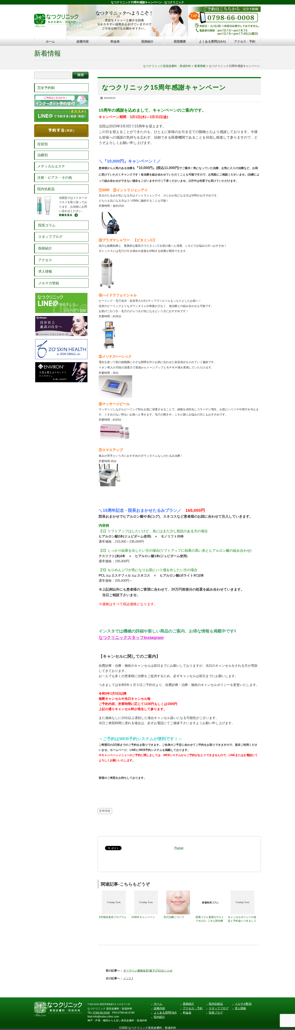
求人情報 (45, 271)
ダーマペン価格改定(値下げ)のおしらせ (148, 970)
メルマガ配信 (243, 1003)
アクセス (45, 260)
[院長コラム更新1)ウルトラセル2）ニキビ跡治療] (210, 892)
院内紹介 (159, 1017)
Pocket (178, 848)
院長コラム (47, 225)
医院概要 (180, 41)
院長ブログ (216, 1012)
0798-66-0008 (101, 1012)
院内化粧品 (46, 189)
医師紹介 (147, 41)
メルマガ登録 (48, 283)
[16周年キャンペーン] (146, 892)
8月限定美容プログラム (113, 917)
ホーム (50, 41)
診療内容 (83, 41)
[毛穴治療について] (178, 892)
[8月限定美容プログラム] (114, 892)
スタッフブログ (50, 237)
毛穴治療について (173, 917)
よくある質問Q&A (165, 1012)
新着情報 (47, 53)
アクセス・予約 (244, 41)
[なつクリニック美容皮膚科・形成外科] (56, 19)
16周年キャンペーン (143, 917)
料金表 (115, 41)
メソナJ (128, 978)
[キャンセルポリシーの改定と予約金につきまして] (242, 892)
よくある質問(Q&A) (212, 41)
